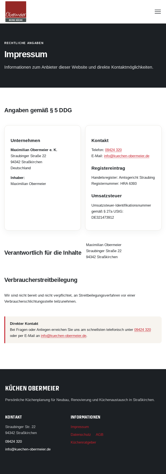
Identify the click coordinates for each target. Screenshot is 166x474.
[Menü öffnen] (158, 11)
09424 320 (113, 150)
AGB (99, 435)
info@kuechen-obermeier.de (126, 156)
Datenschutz (81, 435)
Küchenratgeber (83, 442)
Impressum (80, 427)
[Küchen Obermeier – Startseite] (15, 11)
